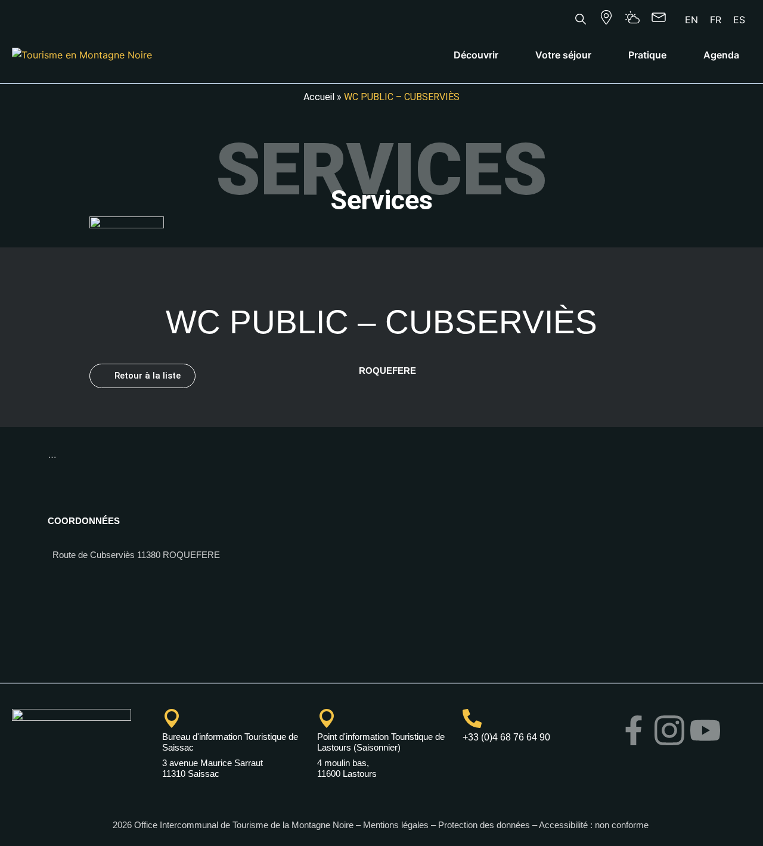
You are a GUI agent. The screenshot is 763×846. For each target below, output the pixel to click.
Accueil (318, 97)
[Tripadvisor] (687, 764)
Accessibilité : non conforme (595, 825)
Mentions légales (396, 825)
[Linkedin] (651, 764)
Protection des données (484, 825)
